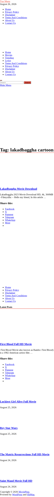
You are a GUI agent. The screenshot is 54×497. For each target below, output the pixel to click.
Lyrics (8, 60)
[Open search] (1, 80)
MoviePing (24, 491)
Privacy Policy (12, 12)
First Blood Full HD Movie (16, 344)
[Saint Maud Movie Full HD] (8, 475)
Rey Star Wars (9, 427)
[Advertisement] (27, 115)
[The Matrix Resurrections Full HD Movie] (8, 448)
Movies (8, 55)
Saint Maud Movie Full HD (16, 480)
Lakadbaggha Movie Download (18, 188)
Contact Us (10, 23)
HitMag (31, 494)
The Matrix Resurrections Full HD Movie (24, 454)
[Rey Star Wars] (8, 422)
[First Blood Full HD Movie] (22, 338)
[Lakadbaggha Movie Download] (27, 170)
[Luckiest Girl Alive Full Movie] (8, 395)
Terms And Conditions (16, 17)
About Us (9, 20)
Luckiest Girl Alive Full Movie (18, 401)
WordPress (17, 494)
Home (8, 9)
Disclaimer (10, 14)
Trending (9, 57)
